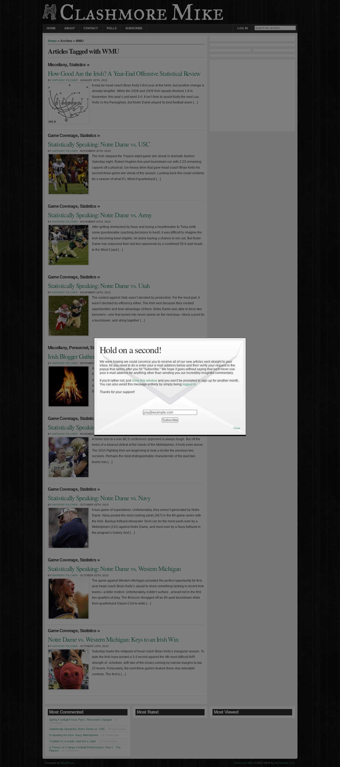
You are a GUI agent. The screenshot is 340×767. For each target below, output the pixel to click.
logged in (189, 384)
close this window (144, 380)
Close (236, 428)
